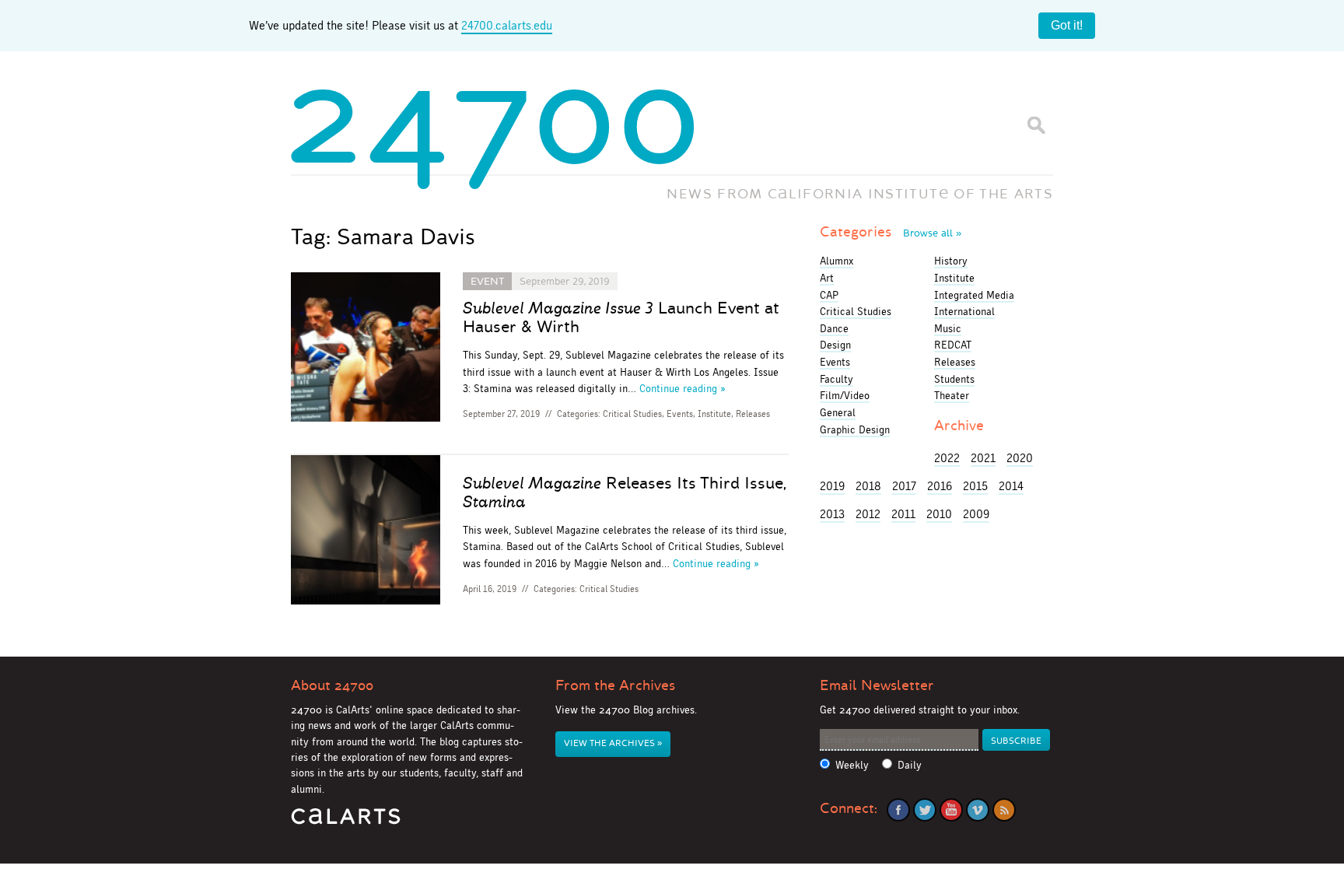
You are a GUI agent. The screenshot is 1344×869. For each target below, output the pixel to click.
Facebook (898, 810)
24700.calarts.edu (506, 25)
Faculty (836, 379)
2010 (939, 513)
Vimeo (977, 810)
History (951, 260)
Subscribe (1016, 741)
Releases (753, 413)
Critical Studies (632, 413)
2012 (868, 513)
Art (827, 278)
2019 (832, 485)
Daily (910, 765)
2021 (983, 457)
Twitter (924, 810)
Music (947, 328)
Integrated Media (974, 295)
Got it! (1067, 25)
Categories (890, 232)
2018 (868, 485)
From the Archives (615, 685)
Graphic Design (855, 429)
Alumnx (836, 260)
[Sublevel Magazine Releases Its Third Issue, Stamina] (365, 532)
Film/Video (845, 395)
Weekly (852, 765)
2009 (976, 513)
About (332, 685)
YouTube (951, 810)
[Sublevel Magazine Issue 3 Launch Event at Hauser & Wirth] (365, 349)
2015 (975, 485)
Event (487, 281)
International (964, 311)
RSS (1004, 810)
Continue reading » (682, 388)
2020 (1019, 457)
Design (835, 344)
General (838, 412)
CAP (829, 295)
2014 (1011, 485)
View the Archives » (613, 743)
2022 (947, 457)
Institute (714, 413)
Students (954, 379)
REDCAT (952, 344)
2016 (939, 485)
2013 (832, 513)
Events (680, 413)
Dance (834, 328)
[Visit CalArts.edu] (346, 822)
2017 (904, 485)
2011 (903, 513)
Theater (951, 395)
